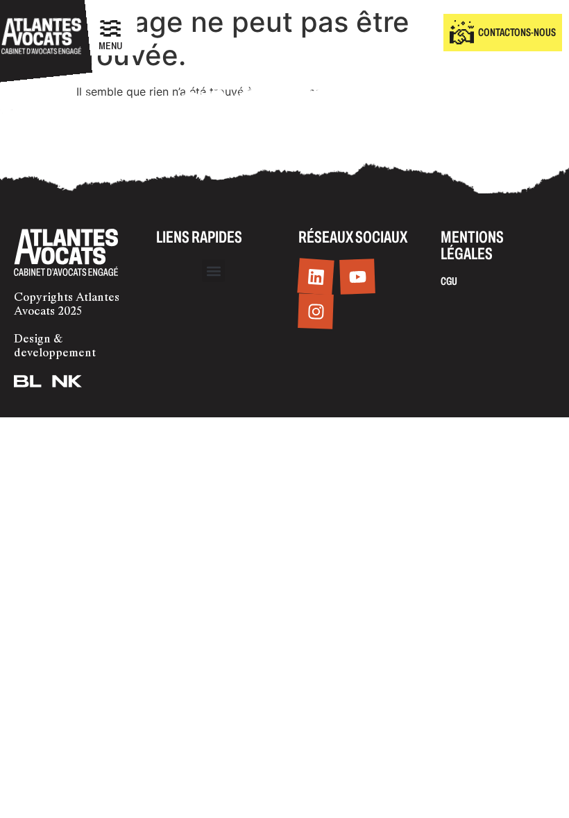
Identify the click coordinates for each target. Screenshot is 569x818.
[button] (213, 270)
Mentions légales (472, 245)
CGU (449, 281)
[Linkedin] (315, 277)
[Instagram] (316, 312)
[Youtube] (357, 277)
